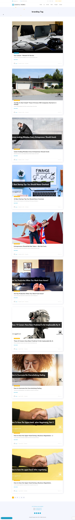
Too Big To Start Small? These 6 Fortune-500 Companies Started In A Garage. (35, 103)
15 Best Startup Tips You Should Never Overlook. (29, 199)
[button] (6, 518)
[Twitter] (36, 513)
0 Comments (26, 63)
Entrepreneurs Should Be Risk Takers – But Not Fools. (30, 246)
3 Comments (25, 443)
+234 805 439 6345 (24, 1)
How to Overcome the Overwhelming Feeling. (28, 388)
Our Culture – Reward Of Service (24, 55)
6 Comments (26, 254)
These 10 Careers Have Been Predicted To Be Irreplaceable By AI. (33, 341)
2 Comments (27, 159)
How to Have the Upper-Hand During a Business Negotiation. (32, 483)
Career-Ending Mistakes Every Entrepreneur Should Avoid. (31, 152)
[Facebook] (38, 513)
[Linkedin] (40, 513)
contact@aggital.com (38, 509)
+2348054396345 (39, 508)
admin (16, 63)
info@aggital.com (15, 1)
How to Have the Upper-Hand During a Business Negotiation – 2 (33, 436)
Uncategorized (16, 100)
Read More (16, 59)
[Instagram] (34, 513)
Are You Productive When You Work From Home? (29, 294)
